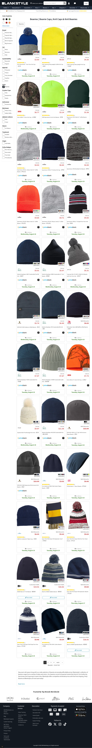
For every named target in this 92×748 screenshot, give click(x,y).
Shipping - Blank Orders (22, 716)
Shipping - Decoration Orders (22, 719)
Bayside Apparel (9, 38)
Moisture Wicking (9, 137)
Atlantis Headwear (9, 33)
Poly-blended (8, 75)
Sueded (7, 134)
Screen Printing (36, 721)
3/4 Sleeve (8, 128)
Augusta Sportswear (9, 35)
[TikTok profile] (65, 725)
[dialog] (2, 746)
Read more (21, 684)
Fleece (6, 73)
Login (86, 3)
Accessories (8, 104)
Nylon (6, 81)
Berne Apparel (9, 41)
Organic (7, 64)
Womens (45, 8)
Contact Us (21, 725)
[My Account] (69, 3)
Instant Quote (36, 715)
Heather (7, 78)
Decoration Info (36, 713)
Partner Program (8, 728)
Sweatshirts (27, 8)
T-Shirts (5, 8)
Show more (5, 26)
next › (58, 662)
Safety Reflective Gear (9, 113)
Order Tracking (22, 712)
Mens (36, 8)
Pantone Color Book (37, 710)
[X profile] (55, 725)
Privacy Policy (7, 731)
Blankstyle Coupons (9, 719)
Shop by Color (84, 8)
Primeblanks (8, 158)
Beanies (7, 87)
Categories (62, 8)
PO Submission (22, 722)
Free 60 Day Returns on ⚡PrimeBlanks (46, 11)
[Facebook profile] (50, 725)
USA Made (7, 143)
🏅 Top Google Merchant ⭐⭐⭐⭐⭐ (77, 11)
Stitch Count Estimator (36, 724)
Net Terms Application (6, 725)
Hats (6, 93)
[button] (75, 3)
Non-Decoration (9, 150)
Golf (6, 119)
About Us (6, 714)
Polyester (7, 70)
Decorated (8, 152)
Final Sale (7, 155)
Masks (6, 98)
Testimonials (7, 740)
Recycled (7, 61)
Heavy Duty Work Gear (9, 110)
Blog (5, 716)
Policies (6, 733)
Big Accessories (9, 43)
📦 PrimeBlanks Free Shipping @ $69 (15, 11)
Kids (53, 8)
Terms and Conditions (6, 737)
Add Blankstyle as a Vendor (9, 711)
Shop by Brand (15, 8)
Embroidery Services (38, 718)
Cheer (6, 122)
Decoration (72, 8)
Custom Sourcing (8, 722)
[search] (64, 3)
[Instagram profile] (60, 725)
